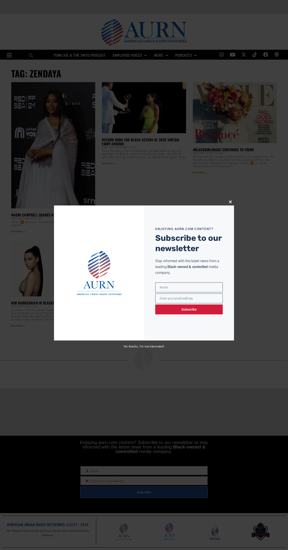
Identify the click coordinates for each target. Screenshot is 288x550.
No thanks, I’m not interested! (144, 346)
